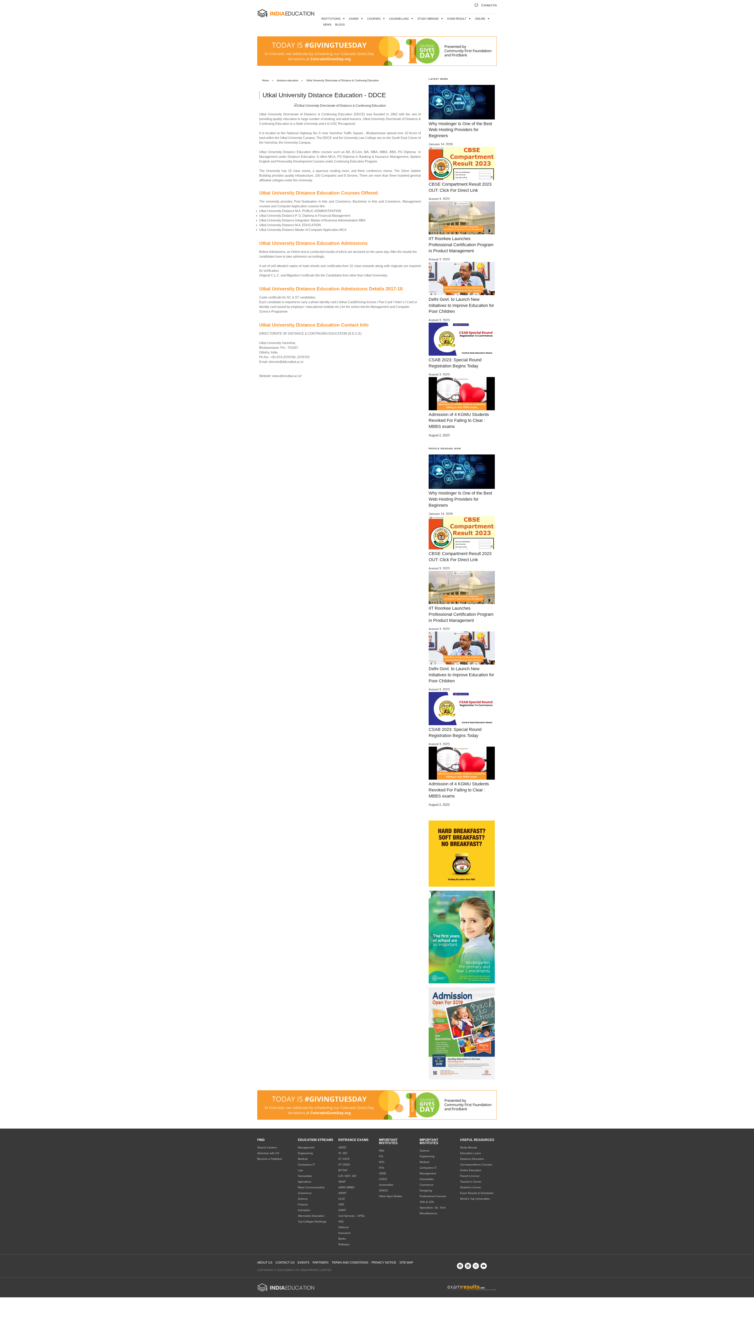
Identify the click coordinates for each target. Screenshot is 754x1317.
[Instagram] (476, 1266)
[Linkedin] (468, 1266)
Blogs (340, 24)
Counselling (399, 18)
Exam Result (456, 18)
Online (480, 18)
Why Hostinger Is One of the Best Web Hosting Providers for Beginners (460, 129)
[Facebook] (460, 1266)
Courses (374, 18)
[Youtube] (483, 1266)
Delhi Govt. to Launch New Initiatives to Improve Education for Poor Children (461, 305)
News (327, 24)
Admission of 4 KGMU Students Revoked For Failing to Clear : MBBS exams (459, 420)
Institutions (330, 18)
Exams (354, 18)
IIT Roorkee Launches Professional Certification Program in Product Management (461, 244)
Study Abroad (428, 18)
